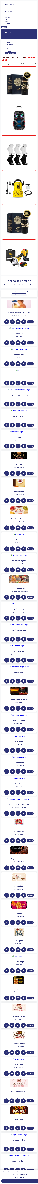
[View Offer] (19, 100)
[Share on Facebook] (12, 321)
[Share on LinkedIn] (23, 321)
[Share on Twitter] (18, 321)
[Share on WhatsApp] (6, 321)
